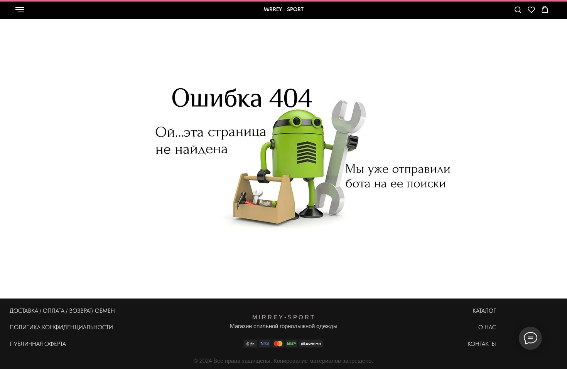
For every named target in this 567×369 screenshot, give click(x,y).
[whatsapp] (458, 13)
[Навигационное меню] (19, 9)
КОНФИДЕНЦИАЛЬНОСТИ (77, 327)
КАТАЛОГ (484, 310)
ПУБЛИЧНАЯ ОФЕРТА (38, 343)
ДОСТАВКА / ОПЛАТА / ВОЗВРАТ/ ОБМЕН (62, 310)
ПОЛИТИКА (25, 327)
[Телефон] (475, 13)
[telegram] (492, 13)
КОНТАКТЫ (481, 343)
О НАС (487, 327)
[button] (517, 9)
